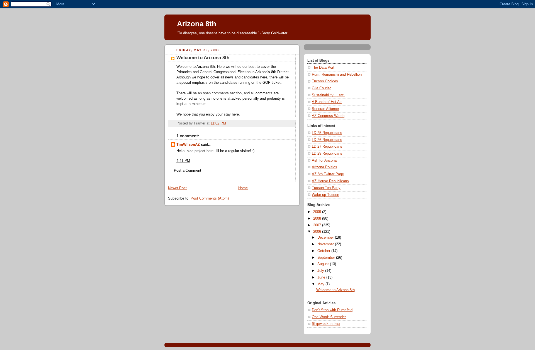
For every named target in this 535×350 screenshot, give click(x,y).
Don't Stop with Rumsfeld (332, 310)
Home (243, 188)
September (326, 258)
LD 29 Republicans (327, 153)
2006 (317, 232)
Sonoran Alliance (325, 109)
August (323, 264)
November (326, 244)
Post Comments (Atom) (210, 198)
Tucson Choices (325, 81)
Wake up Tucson (325, 195)
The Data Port (323, 67)
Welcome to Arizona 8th (335, 290)
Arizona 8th (196, 24)
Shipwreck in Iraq (326, 324)
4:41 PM (183, 161)
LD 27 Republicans (327, 146)
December (326, 237)
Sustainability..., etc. (328, 95)
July (321, 271)
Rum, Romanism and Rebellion (337, 74)
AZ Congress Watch (328, 116)
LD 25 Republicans (327, 133)
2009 (317, 212)
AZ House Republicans (330, 181)
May (321, 284)
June (321, 277)
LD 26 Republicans (327, 140)
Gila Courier (321, 88)
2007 (317, 225)
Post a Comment (187, 170)
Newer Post (177, 188)
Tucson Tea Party (326, 188)
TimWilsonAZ (188, 145)
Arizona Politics (324, 167)
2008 (317, 218)
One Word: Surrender (329, 317)
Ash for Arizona (324, 160)
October (324, 251)
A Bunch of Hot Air (327, 102)
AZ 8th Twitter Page (328, 174)
